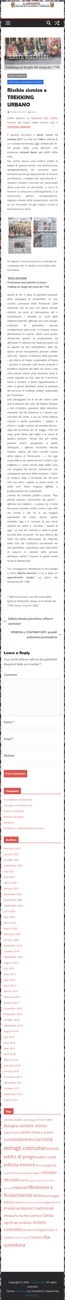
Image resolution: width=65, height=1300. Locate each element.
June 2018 (9, 1042)
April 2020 (10, 922)
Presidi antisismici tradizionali (29, 1208)
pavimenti (20, 1202)
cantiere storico (33, 1125)
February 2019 (12, 997)
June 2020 (9, 911)
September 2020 (13, 905)
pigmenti (50, 1202)
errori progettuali (46, 1165)
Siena (48, 1215)
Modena (39, 1195)
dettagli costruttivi (25, 1148)
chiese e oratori (42, 1132)
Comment (10, 675)
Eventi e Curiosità (17, 76)
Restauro (9, 822)
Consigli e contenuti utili (18, 805)
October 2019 (11, 951)
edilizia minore (19, 1165)
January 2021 (11, 888)
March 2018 (11, 1059)
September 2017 (13, 1094)
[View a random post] (57, 23)
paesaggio (53, 1196)
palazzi (9, 1202)
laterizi (24, 1180)
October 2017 (11, 1088)
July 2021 (9, 871)
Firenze (15, 1173)
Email (8, 739)
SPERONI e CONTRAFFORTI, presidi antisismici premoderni (34, 634)
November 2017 (13, 1082)
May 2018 (9, 1048)
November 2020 (13, 900)
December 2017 (13, 1077)
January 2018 (11, 1071)
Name (9, 722)
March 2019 (11, 991)
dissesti (52, 1148)
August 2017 (11, 1099)
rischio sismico (30, 1215)
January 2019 (11, 1002)
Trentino (35, 1237)
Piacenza (30, 1202)
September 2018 (13, 1025)
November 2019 (13, 945)
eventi (7, 1173)
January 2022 (11, 854)
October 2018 (11, 1019)
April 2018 (10, 1054)
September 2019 (13, 957)
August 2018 (11, 1031)
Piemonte (39, 1202)
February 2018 (12, 1065)
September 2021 (13, 865)
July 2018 (9, 1037)
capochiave (11, 1132)
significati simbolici (18, 1223)
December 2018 (13, 1008)
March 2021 (11, 882)
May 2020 (9, 917)
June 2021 (9, 877)
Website (9, 755)
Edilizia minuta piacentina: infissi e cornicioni (30, 621)
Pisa (58, 1202)
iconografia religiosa (30, 1173)
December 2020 (13, 894)
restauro (11, 1215)
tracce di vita (20, 1237)
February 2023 (12, 848)
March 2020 (11, 928)
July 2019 (9, 968)
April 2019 (10, 985)
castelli (24, 1132)
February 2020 (12, 934)
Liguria (32, 1180)
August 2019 (11, 962)
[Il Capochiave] (32, 4)
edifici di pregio (20, 1157)
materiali (19, 1187)
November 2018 (13, 1014)
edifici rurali (46, 1157)
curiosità (43, 1139)
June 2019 (9, 974)
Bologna (11, 1125)
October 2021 (11, 860)
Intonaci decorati (13, 816)
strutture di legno (34, 1230)
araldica (18, 1119)
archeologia (30, 1119)
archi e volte (44, 1120)
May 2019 (9, 979)
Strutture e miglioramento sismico (25, 82)
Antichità (8, 1119)
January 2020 (11, 940)
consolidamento (19, 1139)
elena (33, 111)
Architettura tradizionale (18, 799)
